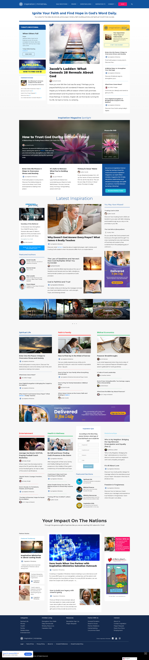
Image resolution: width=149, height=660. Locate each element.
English (127, 658)
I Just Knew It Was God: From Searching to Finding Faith (57, 475)
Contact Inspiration (120, 623)
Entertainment (26, 433)
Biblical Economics (105, 332)
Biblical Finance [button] (88, 487)
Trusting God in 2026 (112, 210)
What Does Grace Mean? (113, 84)
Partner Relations (93, 626)
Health (22, 626)
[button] (122, 4)
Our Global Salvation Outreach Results (31, 97)
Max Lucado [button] (30, 276)
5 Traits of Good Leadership (106, 372)
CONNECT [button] (111, 4)
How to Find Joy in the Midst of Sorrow (74, 356)
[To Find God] (31, 72)
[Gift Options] (62, 600)
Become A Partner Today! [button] (115, 190)
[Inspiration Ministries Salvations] (31, 65)
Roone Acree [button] (30, 268)
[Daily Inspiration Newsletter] (117, 269)
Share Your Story (25, 95)
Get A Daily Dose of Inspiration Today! (30, 88)
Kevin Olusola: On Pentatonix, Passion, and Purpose (29, 487)
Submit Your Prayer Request (28, 93)
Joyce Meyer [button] (30, 284)
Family (22, 628)
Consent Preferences (62, 644)
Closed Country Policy (77, 644)
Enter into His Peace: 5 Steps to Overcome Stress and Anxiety (116, 53)
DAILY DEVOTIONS (61, 4)
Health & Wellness (56, 433)
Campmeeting (92, 628)
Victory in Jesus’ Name (87, 169)
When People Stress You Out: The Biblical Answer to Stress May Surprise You (60, 486)
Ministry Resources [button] (90, 495)
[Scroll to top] (145, 653)
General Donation (93, 621)
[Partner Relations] (110, 544)
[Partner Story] (24, 578)
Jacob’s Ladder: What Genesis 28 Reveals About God (71, 72)
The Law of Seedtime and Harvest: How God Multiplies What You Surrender (63, 261)
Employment (118, 630)
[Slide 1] (73, 323)
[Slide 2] (74, 323)
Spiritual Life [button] (87, 479)
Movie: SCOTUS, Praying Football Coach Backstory (31, 455)
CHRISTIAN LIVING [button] (85, 4)
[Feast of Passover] (120, 37)
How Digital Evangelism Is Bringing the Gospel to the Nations (114, 100)
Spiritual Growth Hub (26, 90)
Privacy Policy (41, 644)
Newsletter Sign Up (72, 621)
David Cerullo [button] (31, 260)
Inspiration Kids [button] (88, 503)
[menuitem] (62, 4)
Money (22, 623)
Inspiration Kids (47, 628)
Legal (21, 644)
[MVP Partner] (74, 558)
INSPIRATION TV (100, 4)
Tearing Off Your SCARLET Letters (59, 497)
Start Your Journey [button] (116, 45)
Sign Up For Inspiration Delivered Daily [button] (32, 248)
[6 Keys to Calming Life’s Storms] (73, 142)
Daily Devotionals (47, 623)
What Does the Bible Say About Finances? (111, 391)
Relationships (111, 433)
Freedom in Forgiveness (114, 485)
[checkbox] (88, 448)
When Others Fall (30, 34)
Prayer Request (71, 623)
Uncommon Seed (94, 630)
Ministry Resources (48, 626)
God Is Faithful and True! (59, 282)
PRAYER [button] (73, 4)
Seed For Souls (93, 623)
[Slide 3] (76, 323)
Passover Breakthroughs (107, 356)
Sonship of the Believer (29, 224)
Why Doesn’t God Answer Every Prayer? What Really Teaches (34, 394)
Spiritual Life (25, 332)
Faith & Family (64, 332)
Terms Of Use (30, 644)
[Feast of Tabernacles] (108, 37)
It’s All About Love (112, 466)
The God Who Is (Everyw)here (115, 229)
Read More (28, 54)
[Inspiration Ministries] (33, 4)
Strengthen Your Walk (27, 239)
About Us (117, 621)
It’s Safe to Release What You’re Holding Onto (59, 171)
